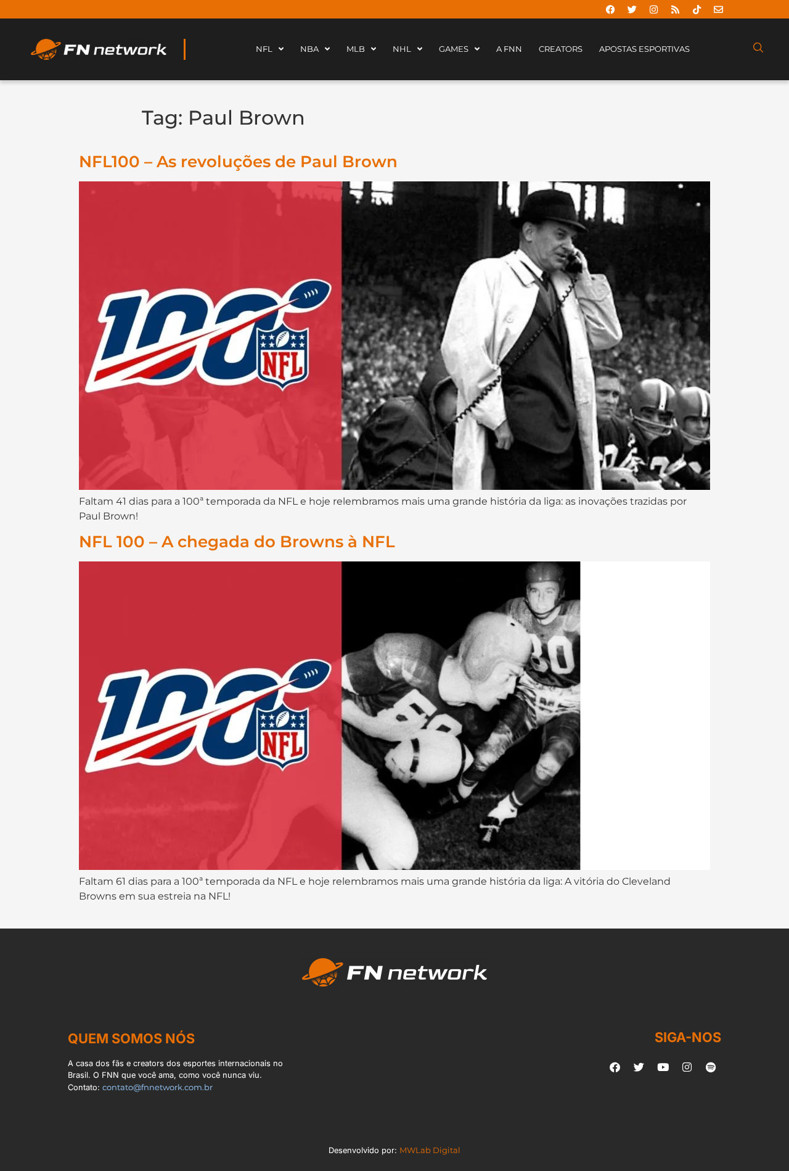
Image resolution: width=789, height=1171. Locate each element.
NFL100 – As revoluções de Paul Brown (238, 161)
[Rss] (675, 9)
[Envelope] (718, 9)
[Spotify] (710, 1066)
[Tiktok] (696, 9)
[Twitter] (632, 9)
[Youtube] (662, 1066)
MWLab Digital (429, 1150)
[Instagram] (653, 9)
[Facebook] (610, 9)
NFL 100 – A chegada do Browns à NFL (237, 541)
